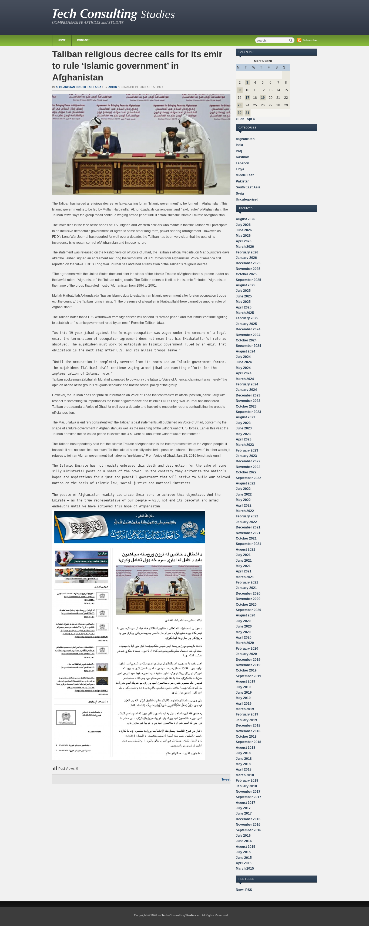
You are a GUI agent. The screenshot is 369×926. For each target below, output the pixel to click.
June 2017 (244, 813)
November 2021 (248, 533)
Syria (240, 193)
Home (62, 40)
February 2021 (247, 582)
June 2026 (244, 230)
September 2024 (248, 346)
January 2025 (246, 324)
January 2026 (246, 258)
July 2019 (243, 687)
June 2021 (244, 560)
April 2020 (243, 637)
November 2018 (248, 731)
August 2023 (245, 417)
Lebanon (242, 163)
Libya (240, 169)
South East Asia (88, 87)
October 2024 (246, 340)
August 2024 (245, 351)
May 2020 (243, 632)
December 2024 (248, 329)
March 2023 (245, 445)
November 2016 (248, 824)
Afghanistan (65, 87)
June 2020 (244, 626)
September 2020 (248, 610)
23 (239, 105)
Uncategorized (247, 199)
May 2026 (243, 236)
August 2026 (245, 219)
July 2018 (243, 753)
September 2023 (248, 412)
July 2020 (243, 621)
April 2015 (243, 863)
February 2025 (247, 318)
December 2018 (248, 725)
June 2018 (244, 759)
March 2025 (245, 313)
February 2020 (247, 648)
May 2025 (243, 302)
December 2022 (248, 461)
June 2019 (244, 692)
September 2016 (248, 830)
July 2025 (243, 291)
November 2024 (248, 335)
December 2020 (248, 593)
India (239, 145)
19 (263, 98)
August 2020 (245, 615)
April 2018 (243, 769)
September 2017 (248, 797)
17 (247, 98)
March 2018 (245, 775)
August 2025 (245, 285)
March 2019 (245, 709)
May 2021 (243, 566)
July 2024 (243, 357)
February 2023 (247, 450)
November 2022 (248, 467)
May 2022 (243, 500)
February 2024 (247, 384)
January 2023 (246, 456)
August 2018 (245, 747)
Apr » (251, 119)
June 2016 (244, 841)
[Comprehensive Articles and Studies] (113, 23)
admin (112, 87)
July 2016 (243, 835)
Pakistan (242, 181)
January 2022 (246, 522)
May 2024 (243, 368)
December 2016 (248, 819)
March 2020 (245, 643)
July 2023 (243, 423)
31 (247, 113)
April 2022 (243, 505)
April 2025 (243, 307)
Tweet (226, 779)
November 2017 (248, 791)
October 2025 (246, 274)
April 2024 (243, 373)
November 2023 (248, 401)
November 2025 (248, 269)
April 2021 (243, 571)
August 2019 (245, 681)
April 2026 (243, 241)
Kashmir (242, 157)
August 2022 (245, 483)
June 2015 (244, 858)
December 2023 (248, 395)
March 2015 (245, 868)
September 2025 (248, 280)
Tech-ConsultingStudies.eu (181, 915)
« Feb (240, 119)
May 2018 (243, 764)
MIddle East (245, 175)
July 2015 (243, 852)
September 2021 (248, 544)
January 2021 (246, 588)
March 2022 (245, 511)
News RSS (244, 890)
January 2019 (246, 720)
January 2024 (246, 390)
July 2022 (243, 489)
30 (239, 113)
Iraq (239, 151)
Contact (83, 40)
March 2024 (245, 379)
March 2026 (245, 247)
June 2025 (244, 296)
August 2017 (245, 803)
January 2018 (246, 786)
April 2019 (243, 703)
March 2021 (245, 577)
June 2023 (244, 428)
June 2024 (244, 362)
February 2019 (247, 714)
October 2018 (246, 736)
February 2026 (247, 252)
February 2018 (247, 780)
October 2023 (246, 406)
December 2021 (248, 527)
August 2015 (245, 847)
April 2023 (243, 439)
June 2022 (244, 494)
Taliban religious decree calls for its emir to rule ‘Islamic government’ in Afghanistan (137, 65)
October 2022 (246, 472)
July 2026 (243, 225)
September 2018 (248, 742)
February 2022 (247, 516)
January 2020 (246, 654)
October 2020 (246, 604)
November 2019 (248, 665)
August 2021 (245, 549)
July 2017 (243, 808)
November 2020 (248, 599)
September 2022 (248, 478)
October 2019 (246, 670)
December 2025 (248, 263)
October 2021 (246, 538)
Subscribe (310, 40)
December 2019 (248, 660)
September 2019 (248, 676)
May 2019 (243, 698)
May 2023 (243, 434)
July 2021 (243, 555)
